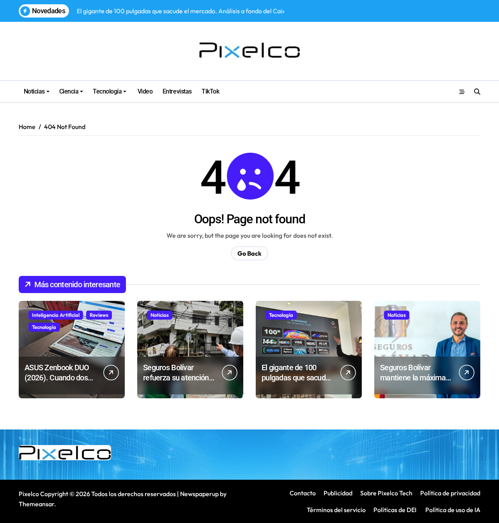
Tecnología (107, 91)
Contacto (303, 493)
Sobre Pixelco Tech (386, 493)
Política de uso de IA (452, 510)
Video (144, 91)
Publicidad (338, 493)
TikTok (210, 91)
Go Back (249, 253)
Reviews (99, 315)
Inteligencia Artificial (56, 315)
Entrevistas (177, 91)
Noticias (34, 91)
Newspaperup (199, 494)
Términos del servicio (336, 510)
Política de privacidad (450, 493)
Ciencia (69, 91)
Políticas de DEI (394, 510)
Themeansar (36, 504)
